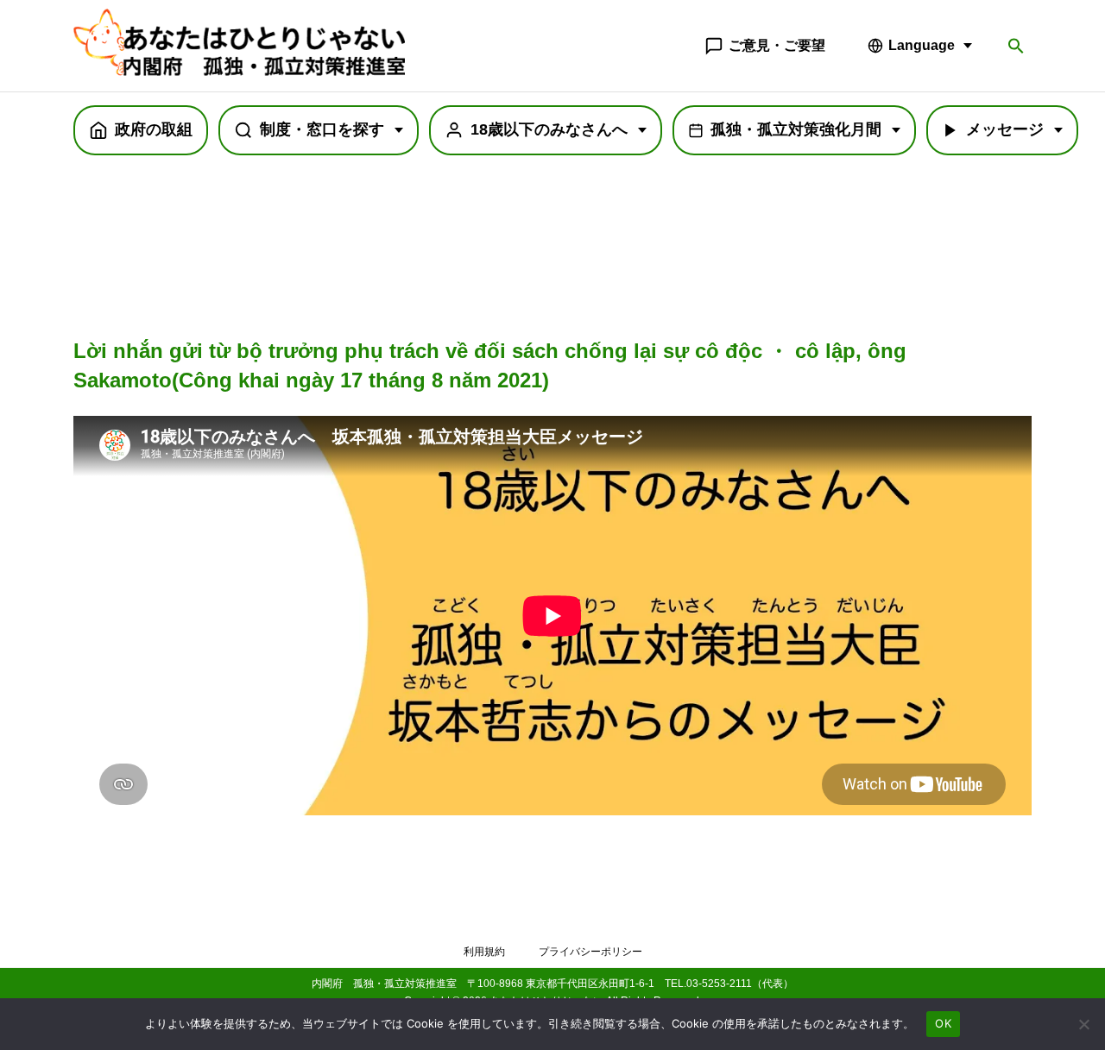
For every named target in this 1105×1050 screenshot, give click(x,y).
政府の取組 (154, 129)
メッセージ (1005, 129)
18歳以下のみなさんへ (549, 129)
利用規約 (484, 952)
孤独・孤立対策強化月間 (795, 129)
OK (943, 1023)
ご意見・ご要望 (777, 45)
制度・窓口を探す (322, 129)
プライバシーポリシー (590, 952)
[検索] (1016, 45)
